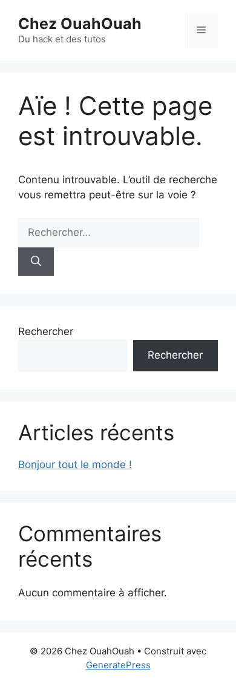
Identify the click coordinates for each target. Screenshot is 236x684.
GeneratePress (118, 665)
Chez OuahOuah (80, 24)
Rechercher (45, 331)
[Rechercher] (36, 261)
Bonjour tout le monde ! (75, 464)
